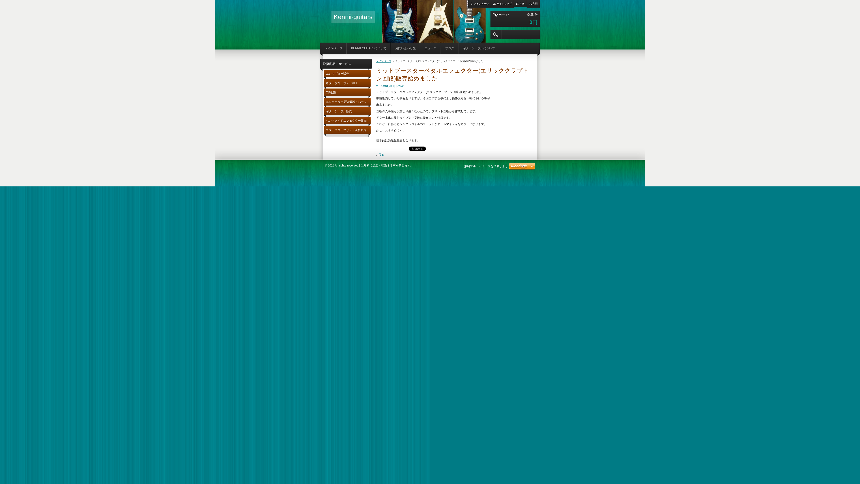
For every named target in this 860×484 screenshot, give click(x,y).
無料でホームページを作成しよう (486, 166)
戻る (381, 154)
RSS (522, 3)
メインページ (383, 61)
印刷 (535, 3)
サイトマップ (504, 3)
